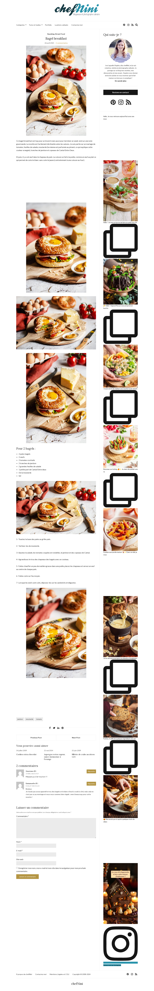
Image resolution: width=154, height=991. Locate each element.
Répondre (91, 771)
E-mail (19, 850)
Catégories (20, 25)
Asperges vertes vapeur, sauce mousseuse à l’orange (54, 756)
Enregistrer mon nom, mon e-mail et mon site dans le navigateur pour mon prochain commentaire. (51, 869)
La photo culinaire (61, 25)
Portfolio (48, 25)
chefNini (77, 984)
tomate (39, 719)
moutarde (29, 719)
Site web (19, 859)
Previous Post (36, 738)
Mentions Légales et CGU (59, 974)
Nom (19, 842)
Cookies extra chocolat (26, 754)
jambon (20, 719)
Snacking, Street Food (56, 34)
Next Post (76, 738)
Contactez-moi (77, 25)
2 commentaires (62, 43)
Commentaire (22, 816)
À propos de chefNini (24, 974)
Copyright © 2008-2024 (81, 974)
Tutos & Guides (35, 25)
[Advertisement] (56, 182)
